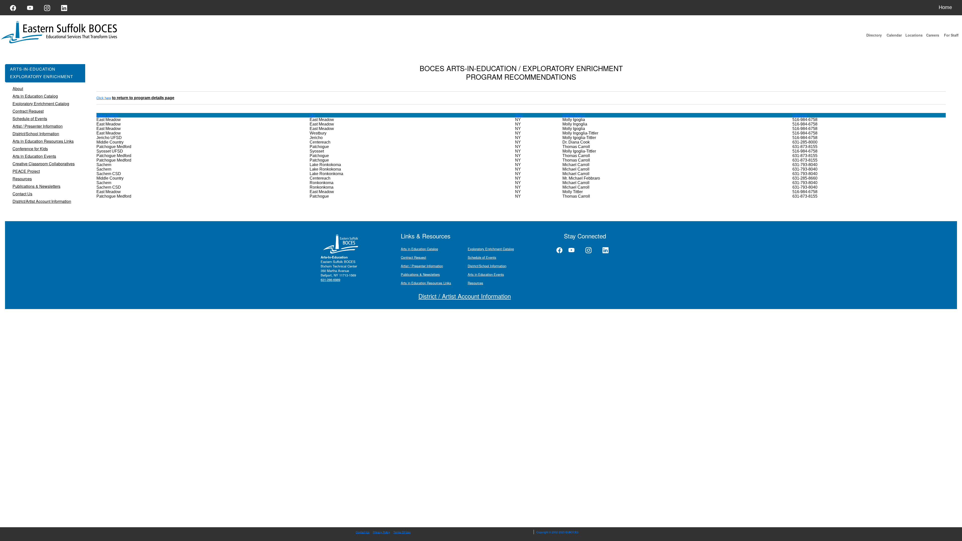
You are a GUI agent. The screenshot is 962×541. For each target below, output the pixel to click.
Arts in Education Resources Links (426, 283)
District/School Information (487, 265)
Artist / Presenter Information (422, 265)
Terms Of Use (402, 532)
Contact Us (363, 532)
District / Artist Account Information (464, 296)
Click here (103, 97)
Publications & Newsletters (420, 274)
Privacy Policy (381, 532)
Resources (475, 283)
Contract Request (413, 257)
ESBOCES (571, 532)
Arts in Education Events (486, 274)
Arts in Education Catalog (419, 248)
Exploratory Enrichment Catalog (491, 248)
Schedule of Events (482, 257)
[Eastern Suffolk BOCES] (60, 31)
